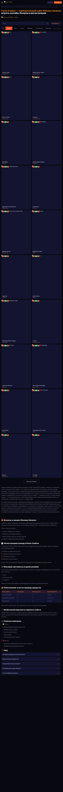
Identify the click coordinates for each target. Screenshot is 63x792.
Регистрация (58, 2)
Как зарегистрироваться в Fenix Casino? (14, 654)
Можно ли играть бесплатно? (11, 659)
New (60, 28)
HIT (55, 28)
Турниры (29, 28)
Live (15, 28)
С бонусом (39, 28)
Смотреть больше (31, 481)
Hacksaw (48, 28)
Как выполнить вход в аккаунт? (11, 663)
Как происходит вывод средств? (12, 668)
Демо (16, 54)
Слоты (9, 28)
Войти (50, 2)
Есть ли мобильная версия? (10, 673)
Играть (16, 52)
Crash (22, 28)
